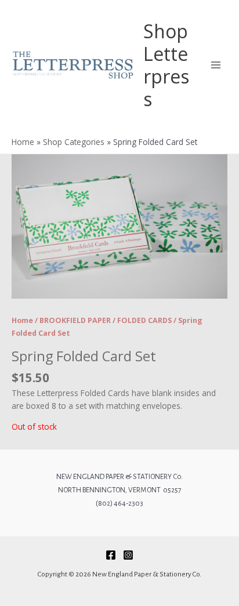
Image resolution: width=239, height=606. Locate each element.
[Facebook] (111, 555)
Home (23, 141)
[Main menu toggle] (216, 65)
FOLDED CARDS (144, 320)
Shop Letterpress (166, 65)
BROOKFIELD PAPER (75, 320)
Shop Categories (73, 141)
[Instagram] (128, 555)
